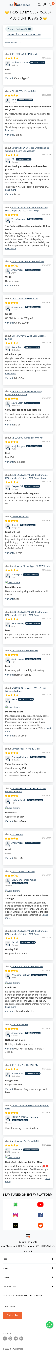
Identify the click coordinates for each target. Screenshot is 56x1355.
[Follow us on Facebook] (5, 1338)
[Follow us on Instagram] (10, 1338)
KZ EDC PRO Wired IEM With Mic (27, 437)
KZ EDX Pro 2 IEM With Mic (24, 54)
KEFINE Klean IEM (20, 516)
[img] (11, 58)
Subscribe (12, 1315)
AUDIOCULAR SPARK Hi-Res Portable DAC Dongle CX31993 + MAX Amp (26, 209)
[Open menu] (4, 5)
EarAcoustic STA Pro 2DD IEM (25, 748)
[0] (51, 4)
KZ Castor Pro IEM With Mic (24, 650)
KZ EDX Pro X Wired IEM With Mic (27, 261)
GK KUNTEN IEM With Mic (24, 91)
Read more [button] (10, 130)
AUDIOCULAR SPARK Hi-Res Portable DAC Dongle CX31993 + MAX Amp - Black (26, 476)
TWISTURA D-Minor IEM (23, 871)
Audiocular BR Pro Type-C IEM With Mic (30, 566)
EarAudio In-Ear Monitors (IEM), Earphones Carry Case (23, 393)
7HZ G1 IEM (17, 834)
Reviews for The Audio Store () (24, 34)
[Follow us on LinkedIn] (21, 1338)
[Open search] (39, 4)
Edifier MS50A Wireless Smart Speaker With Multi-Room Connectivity (27, 149)
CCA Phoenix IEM (19, 1024)
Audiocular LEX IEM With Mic (25, 1141)
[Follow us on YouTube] (16, 1338)
